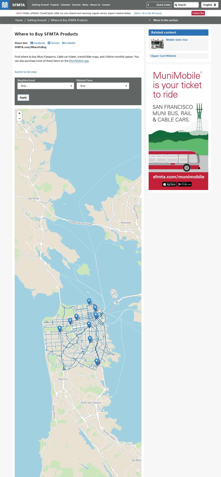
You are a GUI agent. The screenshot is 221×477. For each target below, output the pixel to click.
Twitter (55, 43)
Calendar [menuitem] (65, 4)
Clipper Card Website (163, 55)
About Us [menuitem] (95, 4)
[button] (209, 5)
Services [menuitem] (76, 4)
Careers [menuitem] (106, 4)
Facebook (39, 43)
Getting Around (36, 20)
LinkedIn (70, 43)
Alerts (19, 13)
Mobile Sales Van (177, 39)
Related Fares (85, 80)
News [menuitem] (85, 4)
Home (19, 20)
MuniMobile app (79, 60)
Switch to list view (26, 72)
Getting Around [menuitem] (40, 4)
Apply (23, 97)
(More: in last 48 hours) (148, 13)
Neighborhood (26, 80)
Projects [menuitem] (54, 4)
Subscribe (198, 13)
